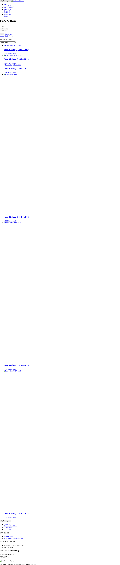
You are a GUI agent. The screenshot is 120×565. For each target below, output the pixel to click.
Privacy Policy (8, 529)
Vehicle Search (8, 7)
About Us (7, 12)
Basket (6, 16)
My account (7, 14)
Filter (2, 34)
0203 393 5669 (8, 536)
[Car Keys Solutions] (17, 1)
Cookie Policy (8, 527)
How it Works (8, 9)
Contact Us (7, 11)
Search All (8, 34)
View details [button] (12, 53)
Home (5, 4)
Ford (6, 36)
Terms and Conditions (10, 526)
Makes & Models (9, 6)
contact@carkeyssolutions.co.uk (13, 538)
